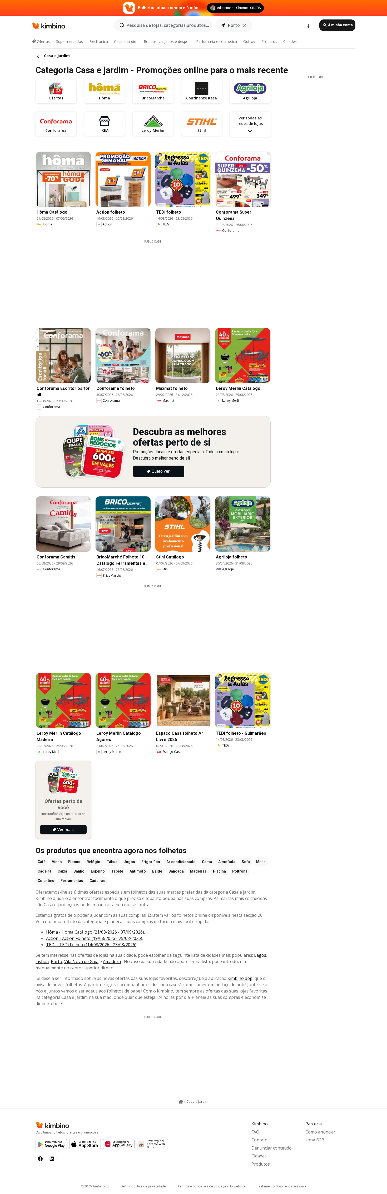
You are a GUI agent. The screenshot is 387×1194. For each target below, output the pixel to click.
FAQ (255, 1132)
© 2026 (95, 1186)
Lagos (260, 955)
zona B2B (314, 1140)
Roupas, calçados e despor (167, 41)
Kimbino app (239, 978)
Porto (56, 961)
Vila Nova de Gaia (81, 961)
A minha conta (340, 25)
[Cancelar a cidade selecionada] (244, 25)
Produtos (269, 41)
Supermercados (69, 41)
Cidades (290, 41)
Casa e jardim (125, 41)
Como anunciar (320, 1132)
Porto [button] (234, 25)
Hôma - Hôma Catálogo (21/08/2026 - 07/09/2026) (95, 932)
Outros (249, 41)
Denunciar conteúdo (271, 1148)
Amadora (112, 961)
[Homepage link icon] (181, 1102)
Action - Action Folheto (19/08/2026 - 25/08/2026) (94, 938)
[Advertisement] (156, 280)
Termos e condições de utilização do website (211, 1186)
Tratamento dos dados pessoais (281, 1186)
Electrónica (98, 41)
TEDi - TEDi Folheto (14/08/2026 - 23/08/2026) (91, 945)
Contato (259, 1140)
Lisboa (42, 961)
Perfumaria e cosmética (216, 41)
